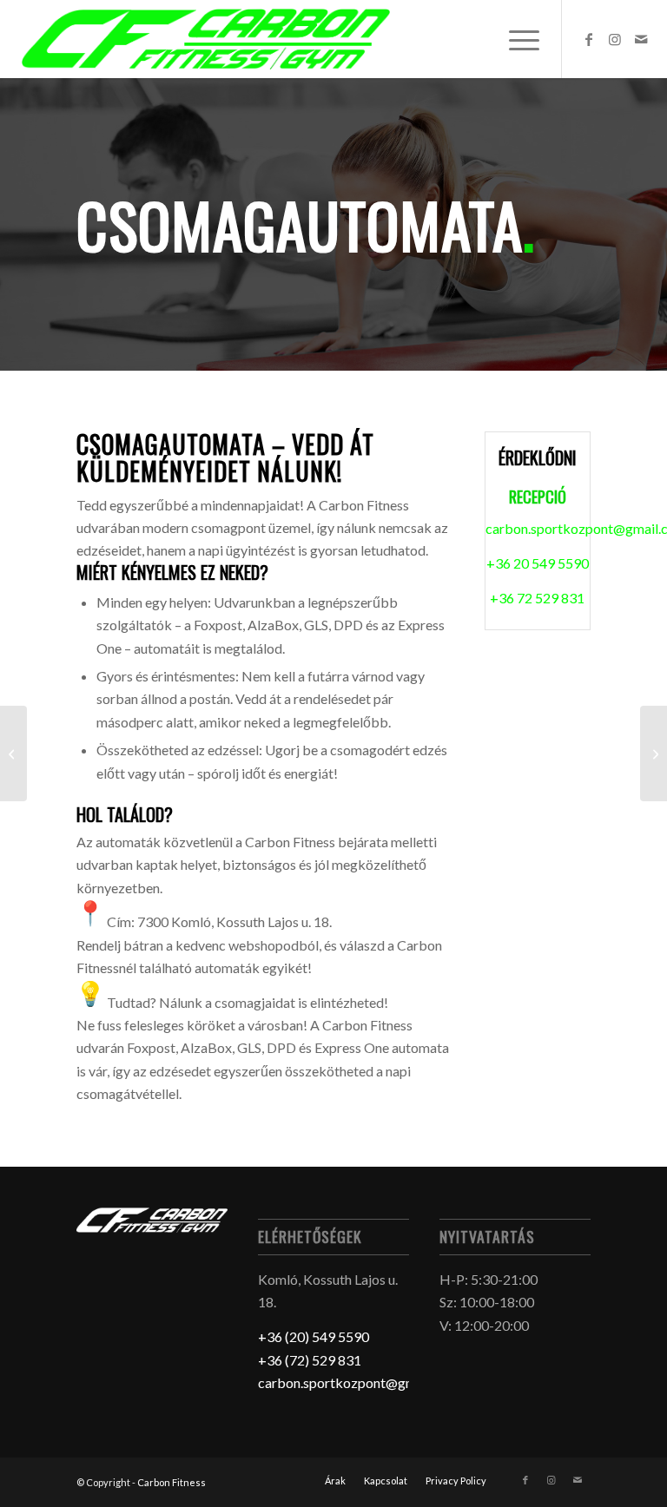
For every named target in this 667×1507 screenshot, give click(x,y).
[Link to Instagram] (615, 39)
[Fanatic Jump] (653, 753)
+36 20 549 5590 (537, 563)
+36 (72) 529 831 (309, 1360)
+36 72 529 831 (537, 597)
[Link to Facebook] (589, 39)
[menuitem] (515, 39)
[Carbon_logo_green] (206, 39)
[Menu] (515, 39)
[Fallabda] (13, 753)
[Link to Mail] (641, 39)
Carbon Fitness (171, 1482)
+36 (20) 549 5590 (313, 1336)
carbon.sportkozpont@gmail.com (358, 1382)
